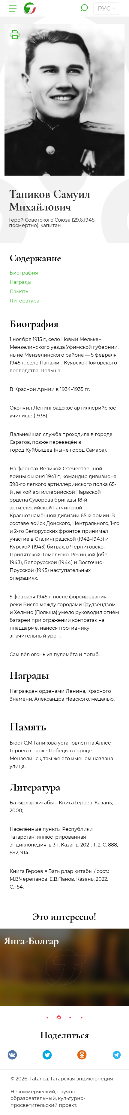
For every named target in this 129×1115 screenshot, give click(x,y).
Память (19, 291)
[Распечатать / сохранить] (15, 34)
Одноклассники (82, 1055)
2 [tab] (59, 1017)
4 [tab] (81, 1017)
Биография (24, 273)
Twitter (47, 1055)
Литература (24, 301)
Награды (21, 282)
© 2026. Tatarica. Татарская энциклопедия (61, 1079)
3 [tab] (70, 1017)
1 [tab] (47, 1017)
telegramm (117, 1055)
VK (12, 1055)
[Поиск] (84, 8)
